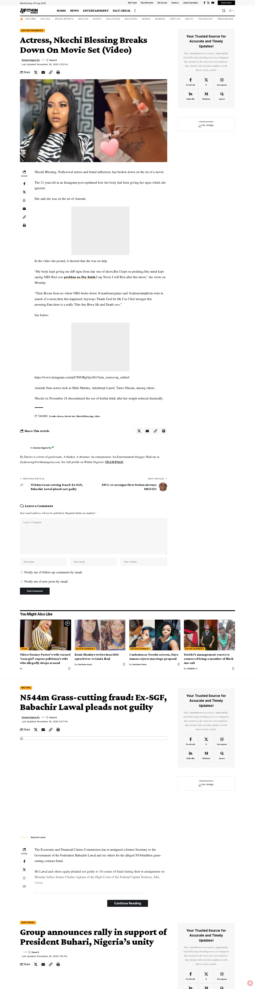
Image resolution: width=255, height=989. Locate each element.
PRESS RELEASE (225, 19)
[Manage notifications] (250, 983)
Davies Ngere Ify (31, 60)
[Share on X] (35, 72)
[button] (135, 10)
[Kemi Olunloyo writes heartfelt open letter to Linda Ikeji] (100, 635)
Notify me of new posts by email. (46, 581)
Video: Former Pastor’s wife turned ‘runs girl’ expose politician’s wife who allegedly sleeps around (45, 659)
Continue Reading (127, 903)
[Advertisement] (100, 230)
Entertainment (32, 30)
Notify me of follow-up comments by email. (53, 572)
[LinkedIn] (190, 96)
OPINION (146, 19)
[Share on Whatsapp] (24, 200)
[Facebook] (204, 3)
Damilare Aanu (85, 664)
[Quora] (222, 96)
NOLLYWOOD (113, 19)
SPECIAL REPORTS (64, 19)
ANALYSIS (83, 19)
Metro (26, 687)
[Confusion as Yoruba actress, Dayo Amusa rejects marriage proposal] (154, 635)
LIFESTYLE (175, 19)
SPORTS (97, 19)
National (28, 922)
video (97, 416)
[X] (208, 3)
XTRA (24, 649)
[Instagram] (222, 82)
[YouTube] (212, 3)
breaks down (56, 416)
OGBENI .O (192, 668)
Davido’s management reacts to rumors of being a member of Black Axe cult (208, 659)
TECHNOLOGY (205, 19)
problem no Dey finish (79, 277)
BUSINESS (160, 19)
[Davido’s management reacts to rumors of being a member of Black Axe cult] (209, 635)
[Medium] (206, 96)
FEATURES (30, 19)
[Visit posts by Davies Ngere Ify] (24, 447)
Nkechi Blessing (84, 416)
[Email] (43, 72)
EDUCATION (131, 19)
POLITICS (45, 19)
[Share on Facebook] (24, 183)
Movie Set (70, 416)
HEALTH (189, 19)
